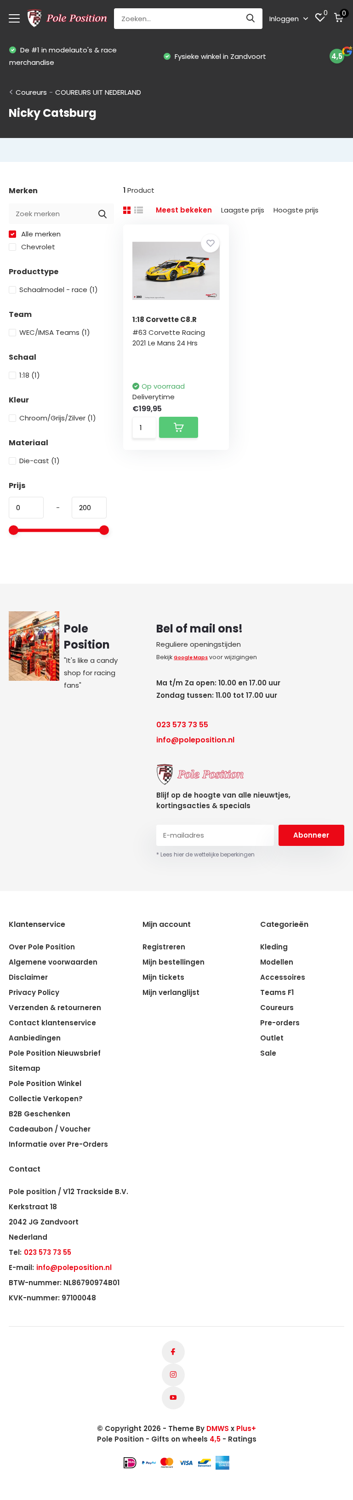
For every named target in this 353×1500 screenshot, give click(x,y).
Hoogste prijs (296, 210)
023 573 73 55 (182, 724)
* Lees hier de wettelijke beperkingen (205, 854)
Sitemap (24, 1068)
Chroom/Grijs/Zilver (57, 418)
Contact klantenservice (52, 1023)
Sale (268, 1053)
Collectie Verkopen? (46, 1098)
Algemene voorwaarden (53, 962)
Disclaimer (28, 977)
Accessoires (282, 977)
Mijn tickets (163, 977)
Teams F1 (277, 992)
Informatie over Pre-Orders (58, 1144)
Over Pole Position (42, 947)
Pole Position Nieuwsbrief (55, 1053)
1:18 (29, 375)
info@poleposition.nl (195, 740)
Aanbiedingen (35, 1038)
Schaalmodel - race (58, 289)
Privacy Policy (34, 992)
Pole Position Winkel (45, 1083)
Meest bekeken (184, 210)
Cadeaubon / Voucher (50, 1129)
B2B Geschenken (39, 1114)
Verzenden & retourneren (55, 1007)
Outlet (272, 1038)
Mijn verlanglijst (170, 992)
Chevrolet (37, 247)
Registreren (163, 947)
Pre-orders (280, 1023)
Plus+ (246, 1428)
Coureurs (31, 92)
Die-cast (39, 461)
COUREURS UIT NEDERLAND (98, 92)
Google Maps (191, 657)
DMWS (217, 1428)
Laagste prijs (242, 210)
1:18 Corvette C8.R (164, 319)
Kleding (274, 947)
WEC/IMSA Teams (54, 332)
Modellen (276, 962)
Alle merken (40, 234)
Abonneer (311, 835)
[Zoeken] (250, 18)
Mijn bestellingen (173, 962)
